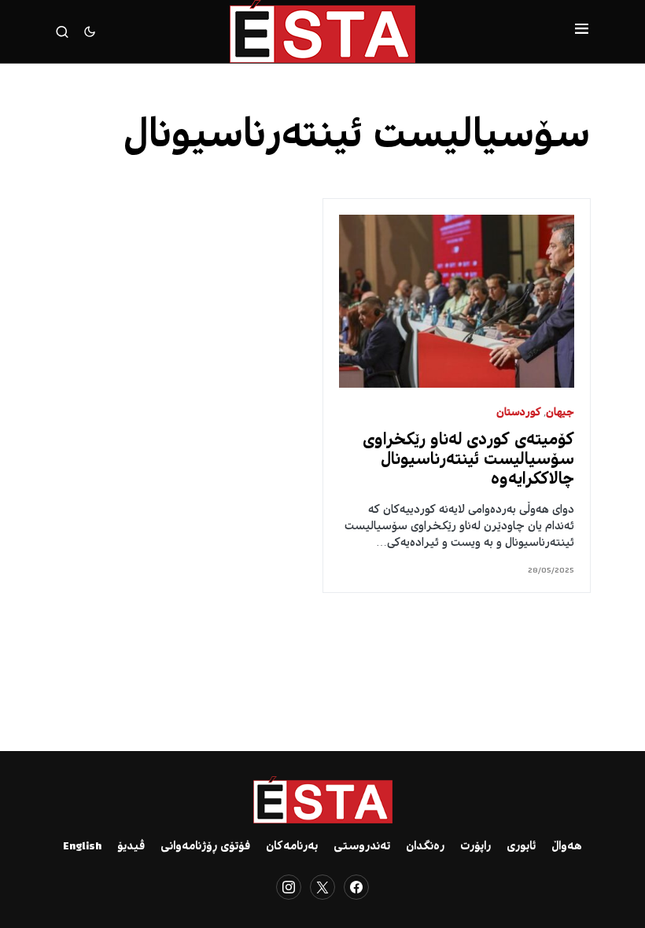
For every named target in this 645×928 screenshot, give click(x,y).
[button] (581, 31)
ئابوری (521, 847)
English (82, 847)
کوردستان (518, 413)
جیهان (560, 413)
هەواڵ (566, 847)
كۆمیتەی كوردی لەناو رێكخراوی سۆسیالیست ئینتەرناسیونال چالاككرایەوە (468, 460)
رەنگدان (425, 847)
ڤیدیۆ (131, 847)
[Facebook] (356, 887)
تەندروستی (362, 847)
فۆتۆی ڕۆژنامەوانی (205, 847)
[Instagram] (288, 887)
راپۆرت (475, 847)
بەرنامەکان (292, 847)
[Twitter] (322, 887)
